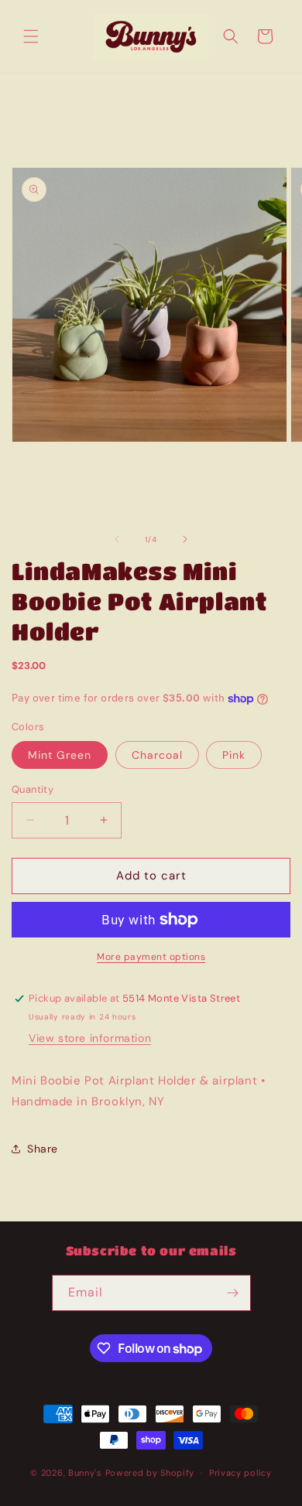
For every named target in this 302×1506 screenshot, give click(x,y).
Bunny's (85, 1472)
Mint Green (59, 755)
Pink (233, 755)
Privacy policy (240, 1472)
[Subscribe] (233, 1293)
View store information (90, 1038)
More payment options (151, 957)
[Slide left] (117, 539)
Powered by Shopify (150, 1472)
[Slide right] (185, 539)
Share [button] (42, 1149)
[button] (31, 36)
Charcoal (157, 755)
